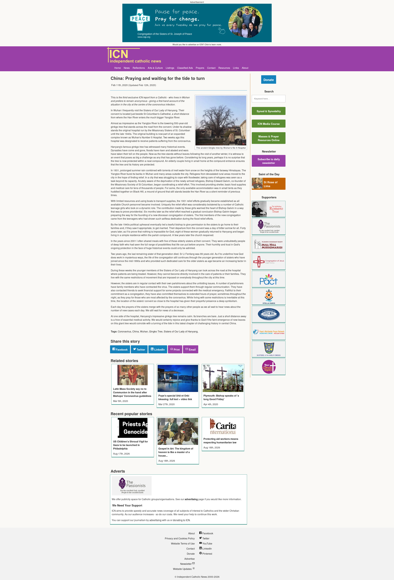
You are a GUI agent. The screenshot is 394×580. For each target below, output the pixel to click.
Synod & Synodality (269, 111)
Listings (170, 67)
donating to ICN (181, 520)
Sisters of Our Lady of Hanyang (181, 331)
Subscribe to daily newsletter (269, 161)
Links (236, 67)
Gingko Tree (156, 331)
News (127, 67)
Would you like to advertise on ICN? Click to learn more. (197, 44)
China (135, 331)
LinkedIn (159, 349)
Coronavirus (124, 331)
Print (176, 349)
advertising (191, 499)
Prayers (200, 67)
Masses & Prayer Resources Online (268, 138)
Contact (211, 67)
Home (117, 67)
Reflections (139, 67)
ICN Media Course (269, 124)
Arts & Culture (155, 67)
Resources (224, 67)
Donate (268, 79)
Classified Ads (185, 67)
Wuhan (144, 331)
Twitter (140, 349)
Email (192, 349)
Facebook (121, 349)
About (245, 67)
